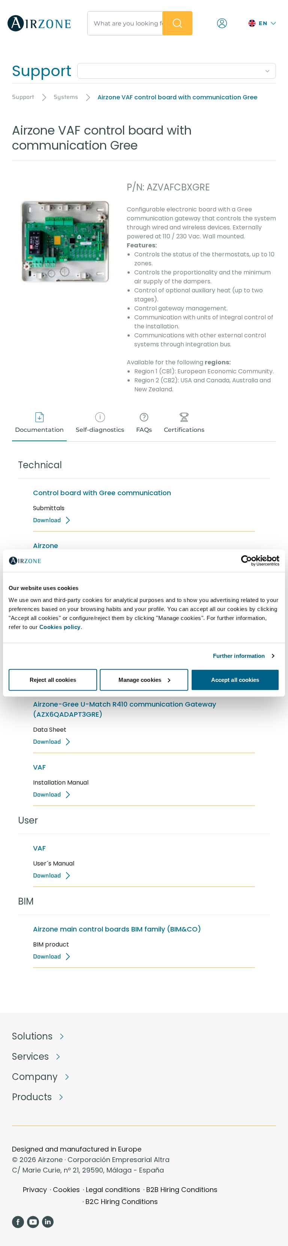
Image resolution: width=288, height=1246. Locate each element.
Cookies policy (60, 626)
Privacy (35, 1189)
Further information (239, 656)
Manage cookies (139, 679)
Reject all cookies (53, 679)
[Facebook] (18, 1222)
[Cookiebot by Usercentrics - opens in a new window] (246, 560)
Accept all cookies (235, 679)
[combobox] (176, 69)
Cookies (66, 1189)
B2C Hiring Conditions (122, 1201)
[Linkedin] (48, 1222)
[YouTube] (33, 1222)
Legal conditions (113, 1189)
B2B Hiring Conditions (182, 1189)
